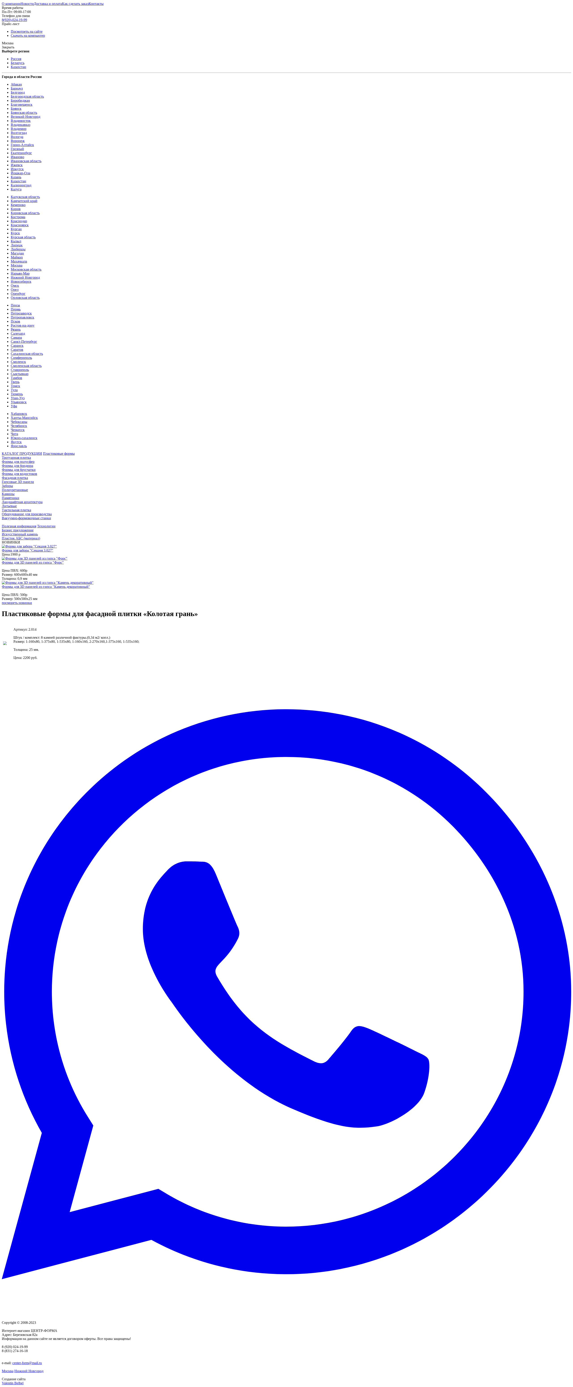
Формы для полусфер (18, 462)
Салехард (18, 333)
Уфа (14, 406)
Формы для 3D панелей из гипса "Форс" (33, 562)
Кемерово (18, 205)
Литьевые (9, 506)
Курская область (23, 237)
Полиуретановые (15, 490)
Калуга (16, 189)
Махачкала (19, 261)
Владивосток (21, 121)
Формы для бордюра (17, 466)
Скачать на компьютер (28, 35)
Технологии (46, 526)
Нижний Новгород (25, 277)
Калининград (21, 185)
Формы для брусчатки (19, 470)
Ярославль (19, 446)
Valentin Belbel (13, 1383)
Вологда (17, 137)
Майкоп (17, 257)
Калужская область (25, 197)
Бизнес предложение (18, 530)
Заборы (7, 486)
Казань (16, 177)
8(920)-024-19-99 (14, 20)
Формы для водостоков (19, 474)
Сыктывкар (19, 374)
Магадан (17, 253)
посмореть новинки (17, 603)
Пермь (16, 309)
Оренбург (18, 294)
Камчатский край (24, 201)
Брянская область (24, 112)
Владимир (18, 129)
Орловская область (25, 298)
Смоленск (18, 362)
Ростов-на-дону (22, 325)
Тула (14, 390)
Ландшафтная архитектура (22, 502)
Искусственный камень (20, 534)
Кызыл (16, 241)
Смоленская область (26, 366)
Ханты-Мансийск (24, 418)
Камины (8, 494)
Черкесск (18, 430)
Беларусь (17, 63)
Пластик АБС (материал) (21, 538)
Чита (14, 434)
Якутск (16, 442)
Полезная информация (19, 526)
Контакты (96, 4)
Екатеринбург (21, 153)
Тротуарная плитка (16, 457)
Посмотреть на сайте (27, 31)
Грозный (17, 149)
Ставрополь (20, 370)
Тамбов (16, 378)
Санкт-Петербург (24, 341)
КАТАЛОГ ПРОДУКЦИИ (22, 453)
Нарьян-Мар (20, 273)
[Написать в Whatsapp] (286, 995)
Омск (15, 285)
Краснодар (19, 221)
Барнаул (17, 88)
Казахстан (18, 67)
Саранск (17, 345)
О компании (11, 4)
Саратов (17, 350)
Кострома (18, 217)
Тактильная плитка (16, 510)
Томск (15, 386)
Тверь (15, 382)
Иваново (17, 157)
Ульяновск (19, 402)
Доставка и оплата (48, 4)
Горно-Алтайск (22, 145)
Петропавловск (22, 317)
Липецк (17, 245)
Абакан (16, 84)
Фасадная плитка (15, 478)
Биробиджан (20, 100)
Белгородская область (27, 96)
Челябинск (19, 426)
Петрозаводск (21, 313)
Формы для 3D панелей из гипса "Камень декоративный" (46, 587)
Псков (15, 321)
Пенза (15, 305)
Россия (16, 59)
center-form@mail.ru (27, 1363)
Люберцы (18, 249)
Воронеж (18, 141)
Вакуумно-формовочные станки (26, 518)
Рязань (16, 329)
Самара (16, 337)
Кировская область (25, 213)
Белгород (18, 92)
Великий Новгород (25, 117)
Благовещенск (21, 104)
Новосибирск (21, 281)
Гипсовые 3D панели (18, 482)
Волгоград (19, 133)
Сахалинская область (27, 354)
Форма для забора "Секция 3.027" (27, 550)
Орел (15, 289)
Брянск (16, 108)
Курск (15, 233)
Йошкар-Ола (20, 173)
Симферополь (21, 358)
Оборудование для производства (27, 514)
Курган (16, 229)
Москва (16, 265)
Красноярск (20, 225)
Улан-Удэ (18, 398)
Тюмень (17, 394)
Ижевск (17, 165)
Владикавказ (20, 125)
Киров (16, 209)
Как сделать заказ (75, 4)
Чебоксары (19, 422)
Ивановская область (26, 161)
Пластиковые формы (59, 453)
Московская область (26, 269)
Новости (27, 4)
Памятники (10, 498)
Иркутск (17, 169)
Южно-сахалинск (24, 438)
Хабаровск (19, 414)
